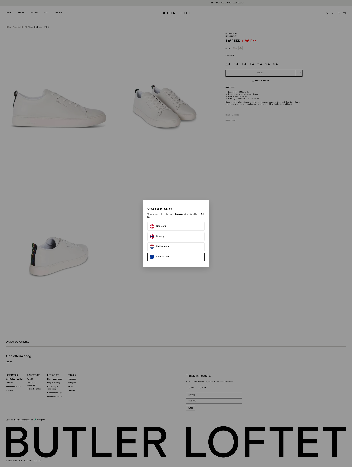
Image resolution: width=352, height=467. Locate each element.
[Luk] (205, 204)
